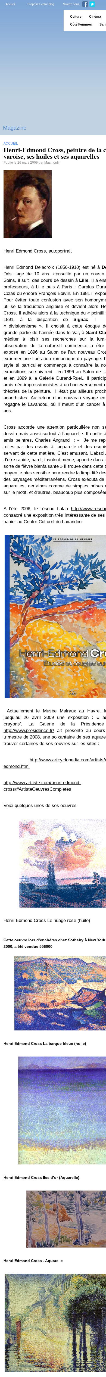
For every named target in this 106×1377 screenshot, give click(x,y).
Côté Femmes (81, 24)
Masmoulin (52, 162)
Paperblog (30, 20)
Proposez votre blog (40, 4)
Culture (76, 16)
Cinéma (95, 16)
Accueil (10, 4)
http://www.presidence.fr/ (29, 730)
